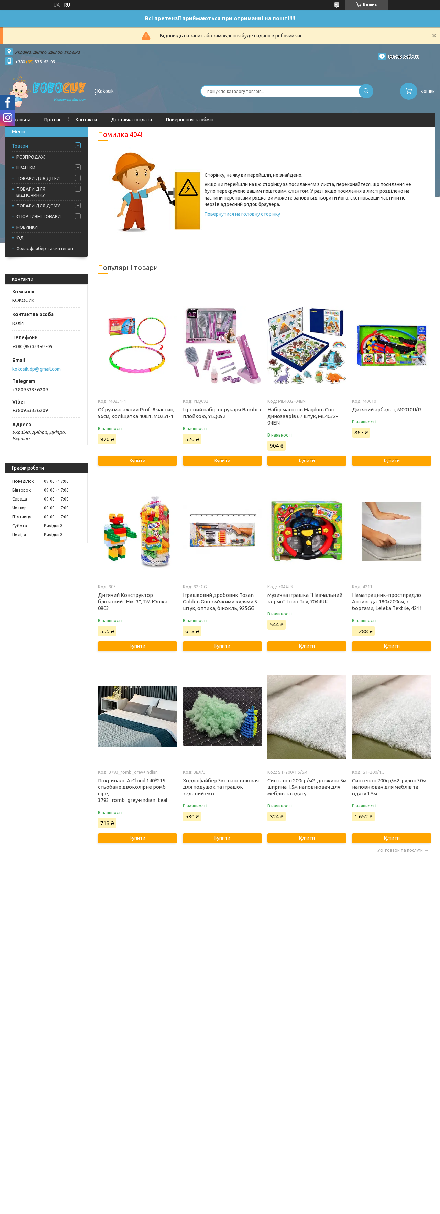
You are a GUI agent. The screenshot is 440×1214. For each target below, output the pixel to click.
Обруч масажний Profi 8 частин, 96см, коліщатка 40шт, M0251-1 (136, 413)
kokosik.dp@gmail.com (36, 369)
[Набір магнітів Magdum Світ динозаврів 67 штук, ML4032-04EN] (306, 346)
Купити (137, 460)
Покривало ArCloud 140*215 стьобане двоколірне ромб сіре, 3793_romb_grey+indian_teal (132, 790)
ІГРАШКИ (25, 167)
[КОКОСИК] (47, 90)
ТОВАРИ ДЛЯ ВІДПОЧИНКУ (30, 191)
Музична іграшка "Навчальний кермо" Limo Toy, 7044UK (304, 598)
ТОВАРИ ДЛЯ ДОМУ (38, 205)
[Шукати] (366, 91)
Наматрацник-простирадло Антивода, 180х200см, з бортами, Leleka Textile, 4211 (387, 601)
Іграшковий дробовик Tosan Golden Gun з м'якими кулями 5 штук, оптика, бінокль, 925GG (220, 601)
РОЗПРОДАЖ (30, 156)
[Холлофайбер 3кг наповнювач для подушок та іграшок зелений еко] (222, 716)
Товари (20, 146)
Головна (21, 119)
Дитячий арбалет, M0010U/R (386, 409)
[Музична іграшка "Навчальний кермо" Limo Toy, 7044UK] (306, 531)
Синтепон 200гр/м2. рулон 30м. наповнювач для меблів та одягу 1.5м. (389, 786)
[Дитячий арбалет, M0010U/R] (391, 346)
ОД (20, 237)
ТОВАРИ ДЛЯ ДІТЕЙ (38, 178)
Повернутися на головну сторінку (242, 214)
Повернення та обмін (189, 119)
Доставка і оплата (131, 119)
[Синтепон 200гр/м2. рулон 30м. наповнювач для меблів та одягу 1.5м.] (391, 716)
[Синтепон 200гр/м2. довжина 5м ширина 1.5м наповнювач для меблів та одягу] (306, 716)
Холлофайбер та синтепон (44, 248)
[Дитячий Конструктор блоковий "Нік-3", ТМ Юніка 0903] (137, 531)
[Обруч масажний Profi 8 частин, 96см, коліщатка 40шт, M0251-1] (137, 346)
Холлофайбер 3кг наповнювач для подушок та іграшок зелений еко (221, 786)
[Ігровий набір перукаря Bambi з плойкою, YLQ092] (222, 346)
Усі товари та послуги (400, 850)
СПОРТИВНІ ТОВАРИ (38, 216)
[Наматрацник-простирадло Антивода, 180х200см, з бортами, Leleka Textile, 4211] (391, 531)
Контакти (86, 119)
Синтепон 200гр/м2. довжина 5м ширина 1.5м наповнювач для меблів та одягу (306, 786)
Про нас (53, 119)
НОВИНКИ (27, 227)
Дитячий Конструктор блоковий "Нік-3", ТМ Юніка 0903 (132, 601)
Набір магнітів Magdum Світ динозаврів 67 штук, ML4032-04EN (302, 416)
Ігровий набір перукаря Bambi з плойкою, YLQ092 (222, 413)
